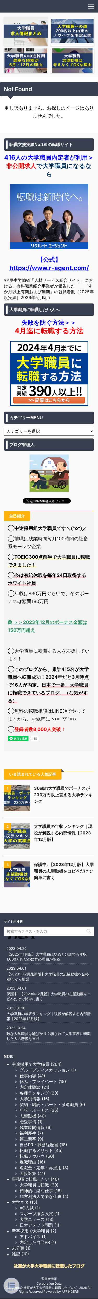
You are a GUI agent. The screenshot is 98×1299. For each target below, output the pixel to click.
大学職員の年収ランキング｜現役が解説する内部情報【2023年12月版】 (63, 833)
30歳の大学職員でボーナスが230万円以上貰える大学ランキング (63, 795)
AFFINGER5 (70, 1292)
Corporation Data (49, 1283)
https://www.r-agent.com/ (49, 268)
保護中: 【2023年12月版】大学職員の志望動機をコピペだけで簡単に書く (64, 871)
